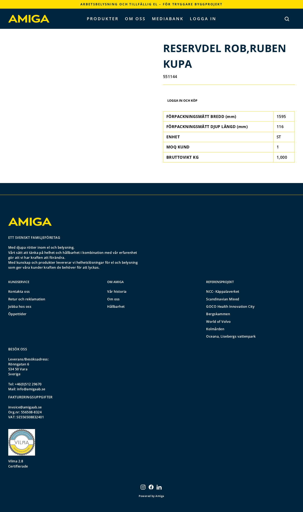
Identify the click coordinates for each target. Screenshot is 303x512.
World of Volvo (218, 321)
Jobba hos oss (19, 306)
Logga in (203, 18)
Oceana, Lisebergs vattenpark (231, 336)
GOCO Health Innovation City (230, 306)
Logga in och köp (182, 100)
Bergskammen (218, 314)
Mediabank (168, 18)
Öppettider (17, 314)
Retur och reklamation (26, 299)
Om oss (135, 18)
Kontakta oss (19, 291)
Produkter (103, 18)
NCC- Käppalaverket (222, 291)
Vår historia (117, 291)
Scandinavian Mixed (222, 299)
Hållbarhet (116, 306)
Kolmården (215, 329)
